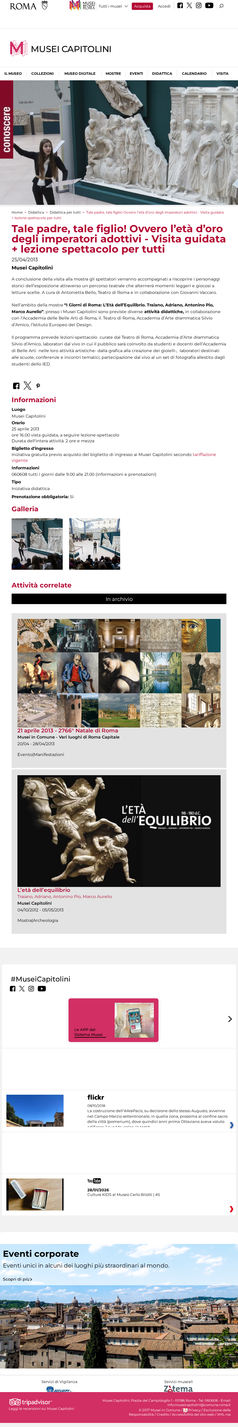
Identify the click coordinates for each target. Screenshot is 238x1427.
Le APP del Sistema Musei (88, 1032)
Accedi (164, 6)
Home (17, 212)
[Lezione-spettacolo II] (94, 544)
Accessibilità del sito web (193, 1414)
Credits (163, 1414)
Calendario (194, 73)
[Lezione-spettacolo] (37, 557)
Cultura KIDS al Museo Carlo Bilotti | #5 (123, 1194)
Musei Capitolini (71, 49)
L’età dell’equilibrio (43, 890)
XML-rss (224, 1414)
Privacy (194, 1410)
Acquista (142, 6)
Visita (222, 73)
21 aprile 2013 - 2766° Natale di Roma (67, 730)
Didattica (162, 73)
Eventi (136, 73)
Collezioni (42, 73)
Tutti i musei (110, 6)
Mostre (113, 73)
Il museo (13, 73)
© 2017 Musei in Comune (159, 1410)
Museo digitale (79, 73)
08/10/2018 (157, 1116)
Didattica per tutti (65, 212)
